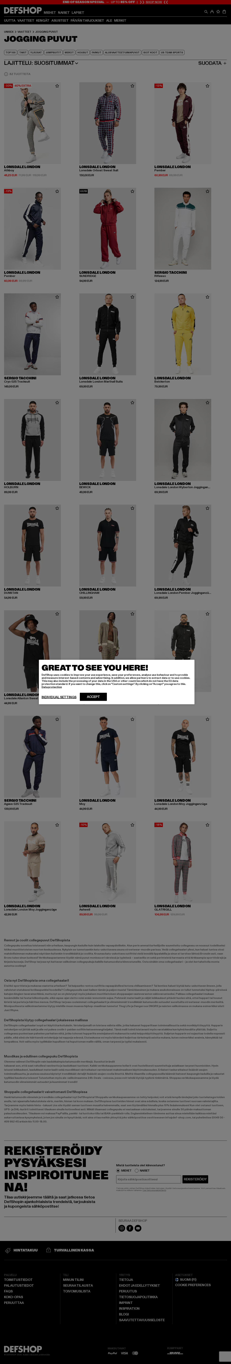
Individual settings (59, 697)
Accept (93, 697)
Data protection (52, 687)
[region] (116, 682)
